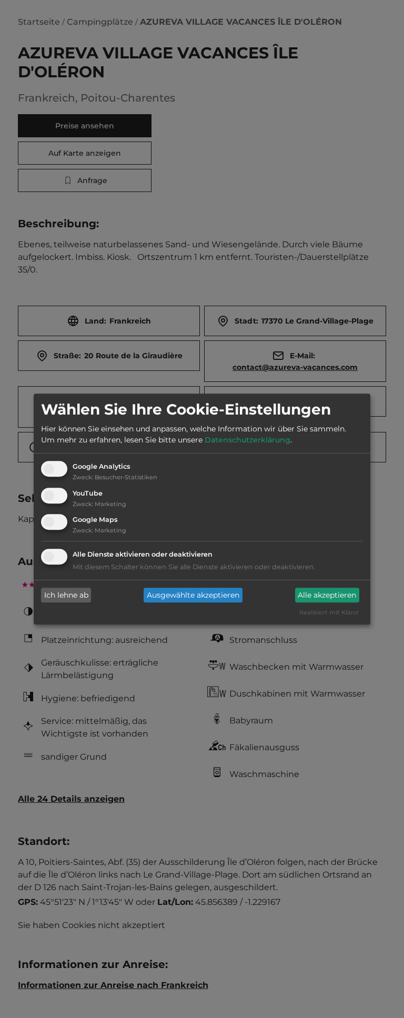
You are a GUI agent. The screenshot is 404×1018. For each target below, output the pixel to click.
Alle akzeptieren (327, 595)
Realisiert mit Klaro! (329, 613)
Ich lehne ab (66, 595)
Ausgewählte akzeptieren (193, 595)
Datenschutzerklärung (247, 440)
